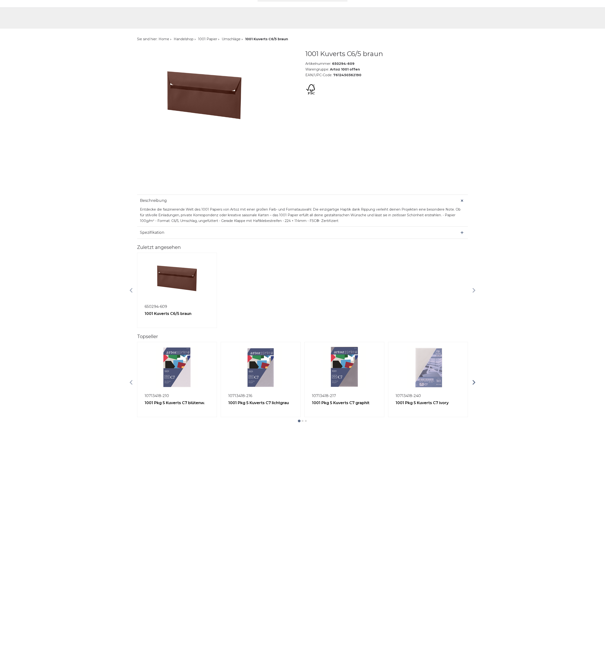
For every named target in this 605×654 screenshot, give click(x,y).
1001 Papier (207, 39)
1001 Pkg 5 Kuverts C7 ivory (422, 403)
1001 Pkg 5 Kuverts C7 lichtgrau (258, 403)
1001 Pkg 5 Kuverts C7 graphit (340, 403)
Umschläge (231, 39)
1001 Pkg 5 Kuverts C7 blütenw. (175, 403)
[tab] (299, 421)
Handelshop (184, 39)
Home (164, 39)
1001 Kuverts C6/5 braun (168, 313)
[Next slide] (474, 290)
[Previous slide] (131, 290)
